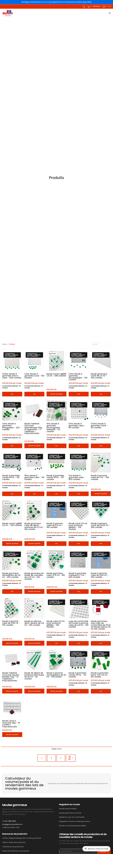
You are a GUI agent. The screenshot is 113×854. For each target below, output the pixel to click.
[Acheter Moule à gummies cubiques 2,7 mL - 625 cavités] (79, 560)
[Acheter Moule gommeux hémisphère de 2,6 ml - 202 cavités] (12, 560)
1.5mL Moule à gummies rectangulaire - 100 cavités (78, 377)
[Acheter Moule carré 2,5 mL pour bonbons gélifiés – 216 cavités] (79, 510)
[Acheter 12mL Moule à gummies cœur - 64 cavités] (79, 411)
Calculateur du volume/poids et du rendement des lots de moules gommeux (78, 783)
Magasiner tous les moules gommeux (74, 821)
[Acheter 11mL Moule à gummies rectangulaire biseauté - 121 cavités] (57, 411)
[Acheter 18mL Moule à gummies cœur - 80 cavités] (34, 462)
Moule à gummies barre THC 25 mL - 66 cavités (100, 675)
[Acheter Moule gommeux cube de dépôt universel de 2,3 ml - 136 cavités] (34, 510)
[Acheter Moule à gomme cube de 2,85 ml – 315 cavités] (12, 608)
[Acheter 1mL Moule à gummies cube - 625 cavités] (79, 462)
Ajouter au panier (56, 394)
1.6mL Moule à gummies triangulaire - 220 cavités (11, 426)
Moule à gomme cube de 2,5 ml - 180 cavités (55, 525)
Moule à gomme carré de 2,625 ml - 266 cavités (100, 525)
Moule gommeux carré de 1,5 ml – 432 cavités (99, 376)
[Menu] (109, 13)
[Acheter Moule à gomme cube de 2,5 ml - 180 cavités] (57, 510)
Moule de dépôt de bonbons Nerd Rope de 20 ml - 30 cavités (34, 676)
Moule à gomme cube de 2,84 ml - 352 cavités (99, 575)
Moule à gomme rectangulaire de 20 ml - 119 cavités (56, 675)
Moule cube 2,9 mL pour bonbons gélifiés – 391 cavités (56, 624)
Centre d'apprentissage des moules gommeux (21, 838)
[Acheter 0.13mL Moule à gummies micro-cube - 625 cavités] (12, 361)
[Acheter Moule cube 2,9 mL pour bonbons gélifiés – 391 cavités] (57, 608)
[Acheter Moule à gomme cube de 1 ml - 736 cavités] (101, 462)
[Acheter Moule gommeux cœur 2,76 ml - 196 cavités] (57, 560)
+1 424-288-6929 (9, 821)
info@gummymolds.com (12, 824)
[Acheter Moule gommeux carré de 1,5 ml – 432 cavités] (101, 361)
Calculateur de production (13, 846)
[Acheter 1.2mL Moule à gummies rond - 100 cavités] (34, 361)
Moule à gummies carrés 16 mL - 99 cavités (11, 477)
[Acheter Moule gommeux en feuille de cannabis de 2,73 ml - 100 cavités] (34, 560)
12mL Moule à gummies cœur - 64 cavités (77, 425)
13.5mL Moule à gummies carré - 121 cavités (99, 425)
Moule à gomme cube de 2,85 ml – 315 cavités (11, 623)
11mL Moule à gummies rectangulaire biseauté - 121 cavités (53, 427)
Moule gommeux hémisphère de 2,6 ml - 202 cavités (11, 575)
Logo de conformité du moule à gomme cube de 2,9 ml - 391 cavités (78, 624)
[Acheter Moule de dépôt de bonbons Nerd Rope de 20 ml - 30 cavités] (34, 660)
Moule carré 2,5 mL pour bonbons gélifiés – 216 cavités (78, 526)
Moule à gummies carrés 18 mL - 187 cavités (55, 477)
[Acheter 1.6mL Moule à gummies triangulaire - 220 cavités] (12, 411)
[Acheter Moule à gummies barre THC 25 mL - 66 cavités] (101, 660)
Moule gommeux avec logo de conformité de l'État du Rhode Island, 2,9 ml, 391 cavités (101, 625)
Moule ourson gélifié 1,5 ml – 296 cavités (56, 375)
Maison (4, 344)
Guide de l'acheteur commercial (15, 851)
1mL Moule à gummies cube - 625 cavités (77, 477)
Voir (12, 394)
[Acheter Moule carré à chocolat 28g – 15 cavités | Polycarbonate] (12, 708)
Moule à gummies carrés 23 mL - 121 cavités (77, 675)
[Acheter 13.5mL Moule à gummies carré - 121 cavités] (101, 411)
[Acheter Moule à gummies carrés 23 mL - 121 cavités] (79, 660)
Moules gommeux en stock (70, 813)
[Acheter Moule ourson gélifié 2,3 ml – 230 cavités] (12, 510)
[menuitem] (94, 6)
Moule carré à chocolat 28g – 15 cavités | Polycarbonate (11, 724)
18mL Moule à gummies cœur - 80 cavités (34, 477)
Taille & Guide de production (13, 842)
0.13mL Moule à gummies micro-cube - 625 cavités (11, 376)
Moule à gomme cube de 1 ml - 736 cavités (100, 477)
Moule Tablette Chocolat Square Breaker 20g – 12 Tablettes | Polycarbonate (10, 677)
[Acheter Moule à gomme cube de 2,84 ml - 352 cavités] (101, 560)
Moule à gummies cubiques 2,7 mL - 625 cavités (77, 575)
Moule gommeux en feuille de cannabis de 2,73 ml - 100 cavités (34, 576)
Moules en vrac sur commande (71, 817)
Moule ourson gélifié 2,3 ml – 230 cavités (12, 524)
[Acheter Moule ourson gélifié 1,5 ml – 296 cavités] (57, 361)
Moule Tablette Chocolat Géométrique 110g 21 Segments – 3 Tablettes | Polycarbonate (33, 428)
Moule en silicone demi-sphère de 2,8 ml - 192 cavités (34, 623)
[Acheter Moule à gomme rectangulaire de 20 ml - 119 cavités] (57, 660)
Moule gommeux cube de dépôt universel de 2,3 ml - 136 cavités (34, 526)
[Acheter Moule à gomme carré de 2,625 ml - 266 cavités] (101, 510)
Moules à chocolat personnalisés (72, 825)
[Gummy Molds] (7, 13)
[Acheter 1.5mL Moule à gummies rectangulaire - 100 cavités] (79, 361)
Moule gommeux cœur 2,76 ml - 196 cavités (56, 575)
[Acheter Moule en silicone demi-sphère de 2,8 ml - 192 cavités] (34, 608)
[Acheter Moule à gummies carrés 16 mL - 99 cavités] (12, 462)
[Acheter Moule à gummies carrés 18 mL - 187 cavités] (57, 462)
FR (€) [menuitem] (109, 6)
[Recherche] (84, 6)
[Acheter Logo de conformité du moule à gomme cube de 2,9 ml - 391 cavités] (79, 608)
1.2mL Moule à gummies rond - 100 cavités (34, 376)
